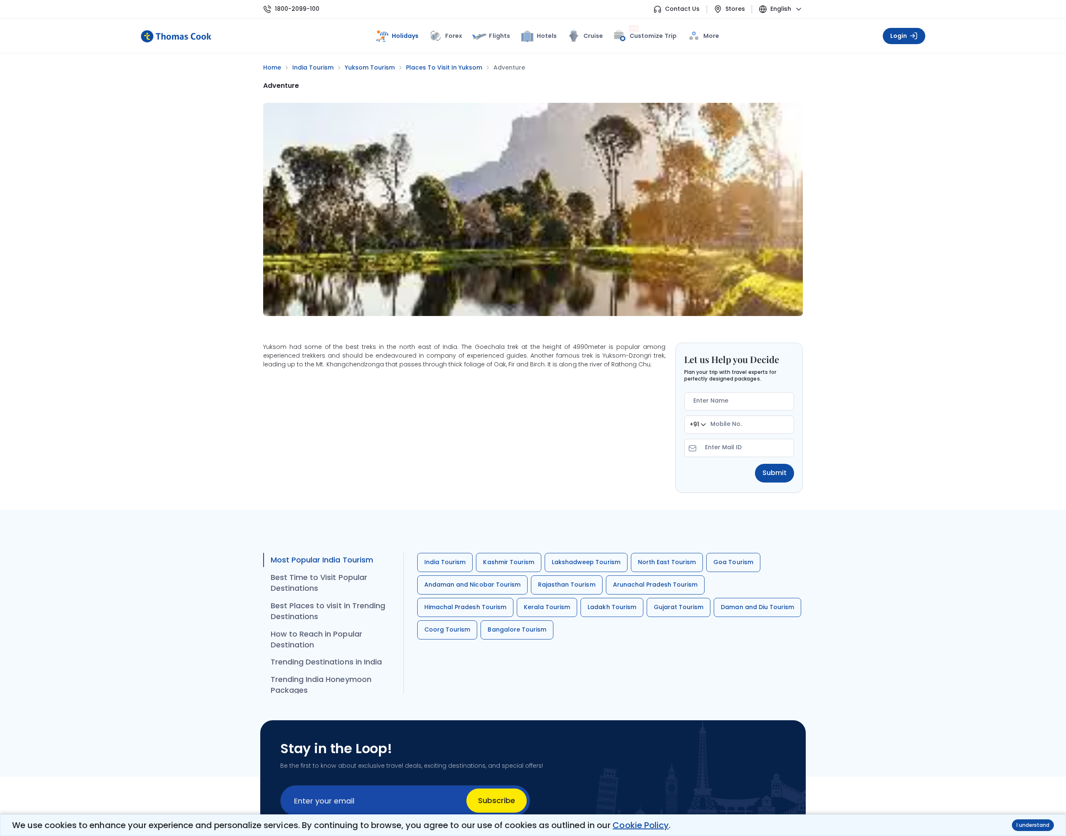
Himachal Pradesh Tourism (465, 607)
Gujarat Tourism (679, 607)
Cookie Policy (640, 825)
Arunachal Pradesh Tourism (655, 584)
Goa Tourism (733, 562)
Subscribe (496, 800)
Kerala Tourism (547, 607)
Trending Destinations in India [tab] (326, 662)
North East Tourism (667, 562)
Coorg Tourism (447, 629)
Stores (735, 9)
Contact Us (682, 9)
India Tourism (445, 562)
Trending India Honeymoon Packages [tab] (321, 684)
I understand (1032, 825)
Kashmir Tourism (508, 562)
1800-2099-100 (297, 9)
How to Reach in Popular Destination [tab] (316, 639)
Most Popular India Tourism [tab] (322, 560)
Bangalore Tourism (517, 629)
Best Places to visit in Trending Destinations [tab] (328, 611)
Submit (774, 473)
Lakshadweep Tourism (586, 562)
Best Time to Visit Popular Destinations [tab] (319, 582)
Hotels (547, 36)
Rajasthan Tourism (566, 584)
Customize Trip (653, 34)
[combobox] (698, 424)
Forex (453, 36)
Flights (499, 36)
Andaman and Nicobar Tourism (472, 584)
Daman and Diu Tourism (757, 607)
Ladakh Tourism (612, 607)
